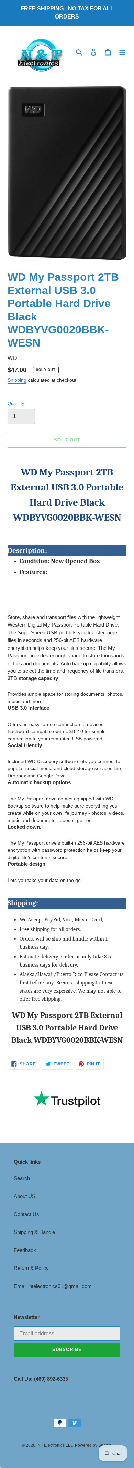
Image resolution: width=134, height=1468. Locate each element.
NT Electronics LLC (55, 1445)
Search (22, 1178)
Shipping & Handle (34, 1232)
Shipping (17, 380)
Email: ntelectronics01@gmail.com (53, 1286)
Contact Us (26, 1214)
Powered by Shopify (93, 1445)
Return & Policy (31, 1268)
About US (24, 1196)
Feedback (25, 1250)
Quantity (16, 403)
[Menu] (122, 52)
